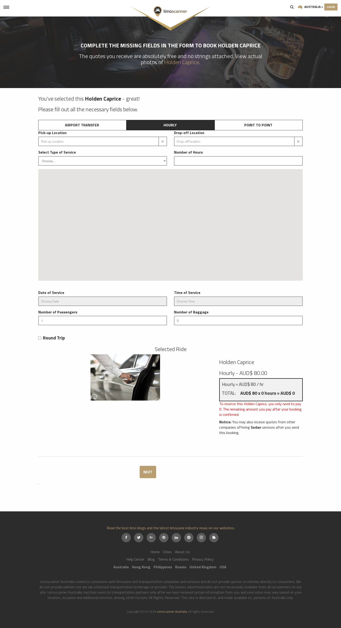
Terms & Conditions (173, 559)
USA (223, 567)
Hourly (170, 125)
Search (292, 6)
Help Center (135, 559)
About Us (182, 552)
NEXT (147, 472)
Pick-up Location (52, 132)
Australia (312, 6)
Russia (180, 567)
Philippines (163, 567)
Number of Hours (188, 152)
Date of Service (51, 292)
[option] (125, 377)
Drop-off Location (189, 132)
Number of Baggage (191, 312)
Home (155, 552)
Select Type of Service (57, 152)
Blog (151, 559)
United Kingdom (203, 567)
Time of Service (187, 292)
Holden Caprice (181, 62)
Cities (167, 552)
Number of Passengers (57, 312)
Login (331, 7)
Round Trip (54, 338)
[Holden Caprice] (125, 377)
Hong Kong (141, 567)
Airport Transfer (82, 125)
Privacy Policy (203, 559)
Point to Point (258, 125)
